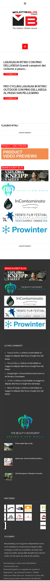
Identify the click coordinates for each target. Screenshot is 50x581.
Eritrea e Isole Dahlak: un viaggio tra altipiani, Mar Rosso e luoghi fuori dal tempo (24, 356)
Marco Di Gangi (13, 388)
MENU (25, 3)
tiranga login (12, 373)
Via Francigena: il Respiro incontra (28, 473)
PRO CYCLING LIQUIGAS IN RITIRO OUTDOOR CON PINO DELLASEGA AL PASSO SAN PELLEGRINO (25, 90)
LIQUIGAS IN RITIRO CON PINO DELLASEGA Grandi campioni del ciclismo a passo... (24, 66)
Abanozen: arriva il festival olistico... (29, 458)
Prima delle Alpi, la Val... (24, 443)
